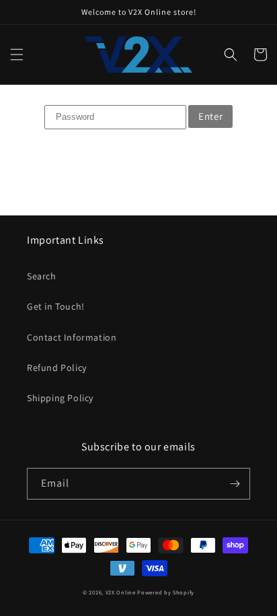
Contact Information (71, 337)
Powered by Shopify (165, 592)
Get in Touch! (56, 306)
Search (41, 276)
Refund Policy (57, 368)
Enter (210, 116)
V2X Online (121, 592)
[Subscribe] (234, 484)
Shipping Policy (60, 398)
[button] (17, 54)
